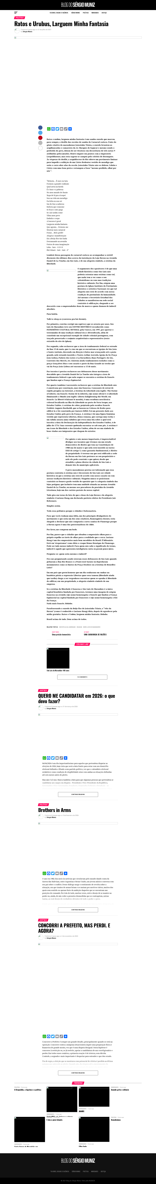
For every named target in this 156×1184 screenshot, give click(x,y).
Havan (79, 627)
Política (86, 13)
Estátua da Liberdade (68, 627)
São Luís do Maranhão (92, 627)
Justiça (104, 13)
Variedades (95, 13)
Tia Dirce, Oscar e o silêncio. (59, 13)
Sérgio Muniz (75, 13)
